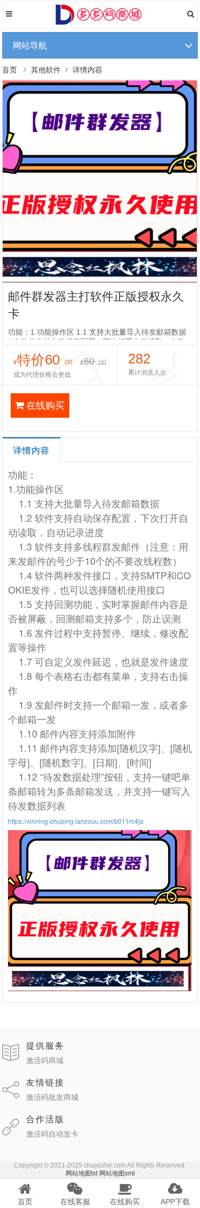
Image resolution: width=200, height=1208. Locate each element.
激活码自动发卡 (52, 1134)
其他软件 (46, 70)
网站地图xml (117, 1173)
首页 (9, 70)
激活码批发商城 (52, 1097)
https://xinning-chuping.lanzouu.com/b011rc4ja (75, 820)
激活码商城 (44, 1060)
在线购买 (45, 405)
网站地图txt (82, 1173)
